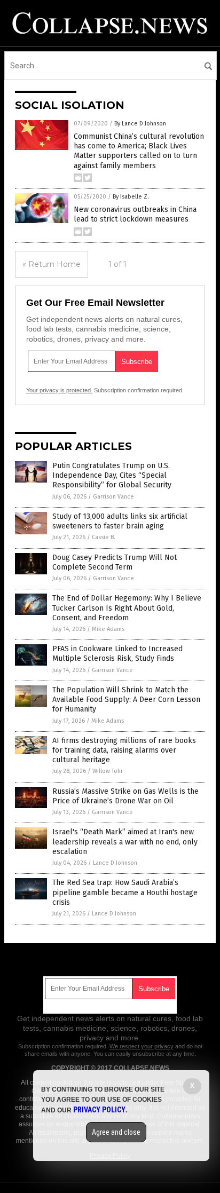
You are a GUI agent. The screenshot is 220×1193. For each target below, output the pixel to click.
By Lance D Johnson (140, 123)
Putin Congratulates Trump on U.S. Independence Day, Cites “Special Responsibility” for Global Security (111, 475)
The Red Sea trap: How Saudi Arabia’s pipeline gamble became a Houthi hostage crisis (125, 892)
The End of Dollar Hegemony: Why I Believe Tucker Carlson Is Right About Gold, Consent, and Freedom (126, 608)
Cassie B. (103, 537)
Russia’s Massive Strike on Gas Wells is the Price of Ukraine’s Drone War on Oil (125, 796)
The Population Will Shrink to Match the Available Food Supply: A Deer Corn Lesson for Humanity (126, 699)
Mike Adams (108, 629)
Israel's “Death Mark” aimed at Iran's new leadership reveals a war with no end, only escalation (125, 841)
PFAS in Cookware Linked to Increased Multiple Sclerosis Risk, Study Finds (117, 653)
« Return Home (51, 264)
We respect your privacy (141, 1046)
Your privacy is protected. (59, 390)
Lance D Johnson (115, 862)
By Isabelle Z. (131, 196)
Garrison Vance (113, 496)
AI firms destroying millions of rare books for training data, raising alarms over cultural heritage (124, 750)
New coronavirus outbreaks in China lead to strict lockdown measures (135, 214)
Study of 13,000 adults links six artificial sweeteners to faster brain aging (119, 521)
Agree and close (116, 1132)
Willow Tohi (107, 771)
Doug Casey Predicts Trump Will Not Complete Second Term (114, 562)
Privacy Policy (99, 1109)
